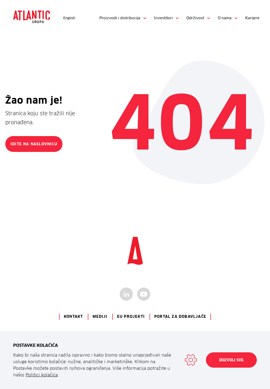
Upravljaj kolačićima (191, 360)
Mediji (100, 316)
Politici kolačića (42, 375)
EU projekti (131, 316)
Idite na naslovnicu (34, 144)
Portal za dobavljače (180, 316)
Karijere (252, 18)
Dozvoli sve (231, 360)
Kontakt (73, 316)
